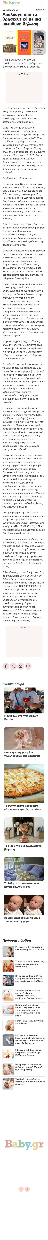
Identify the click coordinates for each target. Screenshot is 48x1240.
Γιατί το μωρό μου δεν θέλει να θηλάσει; (29, 1022)
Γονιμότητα (13, 1156)
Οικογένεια (23, 1161)
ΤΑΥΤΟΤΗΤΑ (10, 1205)
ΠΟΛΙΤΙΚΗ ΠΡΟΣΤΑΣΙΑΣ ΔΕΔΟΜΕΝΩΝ (21, 1209)
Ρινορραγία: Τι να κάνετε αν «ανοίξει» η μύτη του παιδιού (29, 948)
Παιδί (9, 1161)
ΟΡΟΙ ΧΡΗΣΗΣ (24, 1205)
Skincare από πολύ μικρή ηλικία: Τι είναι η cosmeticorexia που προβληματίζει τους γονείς (28, 994)
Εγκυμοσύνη (32, 1156)
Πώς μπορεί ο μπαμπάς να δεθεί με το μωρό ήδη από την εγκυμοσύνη (28, 1067)
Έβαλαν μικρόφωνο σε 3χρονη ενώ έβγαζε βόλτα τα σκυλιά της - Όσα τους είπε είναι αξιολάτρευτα (30, 1039)
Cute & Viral (13, 1172)
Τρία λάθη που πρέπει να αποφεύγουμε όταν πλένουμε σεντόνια (30, 1081)
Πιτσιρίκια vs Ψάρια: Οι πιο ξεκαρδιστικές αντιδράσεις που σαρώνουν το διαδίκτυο (29, 978)
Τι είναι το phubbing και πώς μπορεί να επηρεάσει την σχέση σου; (29, 964)
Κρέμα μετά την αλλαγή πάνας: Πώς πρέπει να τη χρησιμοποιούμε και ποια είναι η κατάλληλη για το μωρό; (27, 1010)
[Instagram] (27, 1189)
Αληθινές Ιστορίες (17, 1166)
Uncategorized (10, 10)
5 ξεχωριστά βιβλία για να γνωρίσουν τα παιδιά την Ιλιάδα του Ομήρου (28, 1052)
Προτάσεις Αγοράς (18, 1177)
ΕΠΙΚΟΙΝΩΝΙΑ (11, 1212)
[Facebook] (21, 1189)
